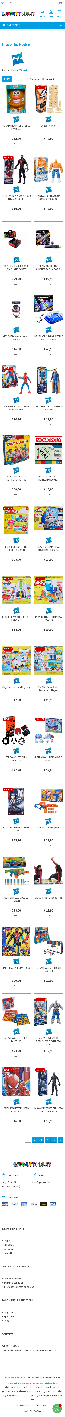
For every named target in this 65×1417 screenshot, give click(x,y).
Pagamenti (9, 1312)
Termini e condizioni (14, 1283)
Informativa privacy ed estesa (19, 1287)
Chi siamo (9, 1245)
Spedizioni (9, 1316)
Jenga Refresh (48, 126)
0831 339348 (10, 3)
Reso (6, 1320)
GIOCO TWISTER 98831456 (48, 898)
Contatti (8, 1253)
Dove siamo (10, 1249)
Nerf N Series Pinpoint (49, 827)
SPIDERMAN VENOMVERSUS (16, 968)
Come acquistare (12, 1278)
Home (7, 1240)
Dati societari (54, 1377)
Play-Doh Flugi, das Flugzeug (16, 687)
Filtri (8, 79)
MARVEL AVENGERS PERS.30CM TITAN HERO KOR (48, 1041)
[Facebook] (57, 3)
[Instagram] (60, 3)
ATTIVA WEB (42, 1405)
